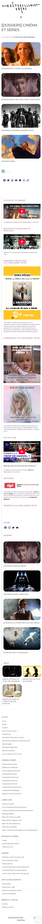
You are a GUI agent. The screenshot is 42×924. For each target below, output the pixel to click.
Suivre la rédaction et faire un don (12, 754)
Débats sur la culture (8, 907)
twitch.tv (30, 470)
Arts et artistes (6, 884)
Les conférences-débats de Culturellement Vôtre (16, 741)
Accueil (4, 721)
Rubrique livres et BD (8, 804)
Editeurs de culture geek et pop (11, 823)
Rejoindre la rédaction (8, 750)
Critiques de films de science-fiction (12, 787)
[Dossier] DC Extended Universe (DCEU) (17, 130)
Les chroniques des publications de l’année (14, 807)
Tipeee (11, 493)
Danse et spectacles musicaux (10, 843)
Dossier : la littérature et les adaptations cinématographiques (20, 830)
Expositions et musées (8, 887)
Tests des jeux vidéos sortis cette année (13, 857)
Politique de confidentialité (9, 747)
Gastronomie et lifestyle (9, 893)
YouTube (16, 472)
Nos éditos (5, 904)
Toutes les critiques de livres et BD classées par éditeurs (17, 810)
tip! (10, 485)
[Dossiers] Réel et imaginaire (16, 653)
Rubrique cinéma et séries (9, 764)
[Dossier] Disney (8, 161)
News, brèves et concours (9, 731)
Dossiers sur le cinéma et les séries (11, 793)
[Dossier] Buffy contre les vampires (16, 69)
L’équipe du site (6, 734)
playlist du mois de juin (12, 222)
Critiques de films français (9, 774)
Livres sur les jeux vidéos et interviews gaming (15, 873)
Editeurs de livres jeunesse (9, 827)
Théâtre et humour (7, 847)
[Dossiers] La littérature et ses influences (22, 623)
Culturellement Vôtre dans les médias (13, 737)
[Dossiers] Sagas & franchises (16, 594)
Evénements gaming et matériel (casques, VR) (15, 867)
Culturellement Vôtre (15, 917)
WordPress (21, 920)
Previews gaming (7, 863)
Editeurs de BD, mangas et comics (12, 820)
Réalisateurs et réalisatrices (10, 767)
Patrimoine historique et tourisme (12, 890)
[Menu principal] (21, 17)
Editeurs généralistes (8, 813)
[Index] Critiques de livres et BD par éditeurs (11, 701)
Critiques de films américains (10, 777)
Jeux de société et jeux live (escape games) (14, 870)
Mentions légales (7, 744)
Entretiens (5, 727)
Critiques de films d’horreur (9, 784)
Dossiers (4, 724)
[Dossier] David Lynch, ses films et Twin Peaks (20, 99)
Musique (4, 840)
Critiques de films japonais (9, 780)
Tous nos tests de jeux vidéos (10, 860)
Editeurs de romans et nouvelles (11, 817)
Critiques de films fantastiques (10, 790)
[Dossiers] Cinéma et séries (15, 566)
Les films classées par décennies (11, 770)
